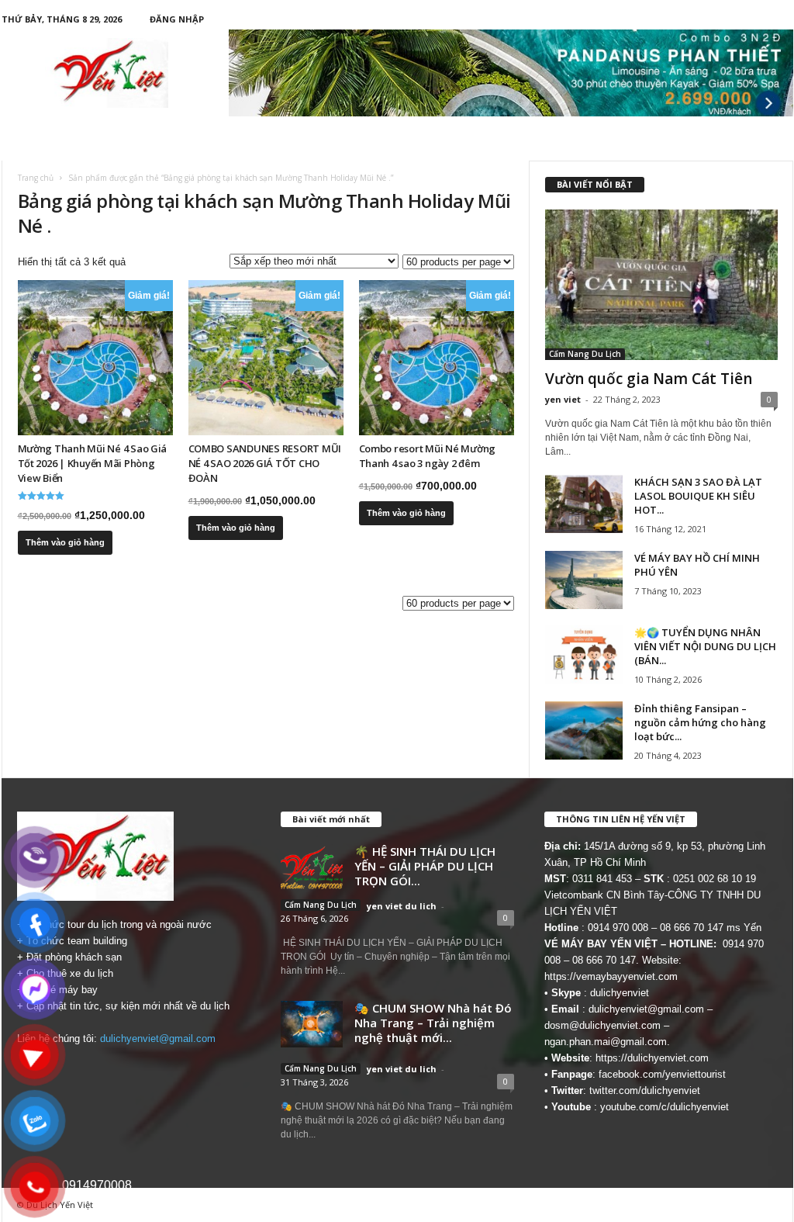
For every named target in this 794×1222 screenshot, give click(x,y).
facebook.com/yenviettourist (662, 1074)
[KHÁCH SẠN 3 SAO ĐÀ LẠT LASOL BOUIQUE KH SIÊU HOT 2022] (584, 504)
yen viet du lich (402, 906)
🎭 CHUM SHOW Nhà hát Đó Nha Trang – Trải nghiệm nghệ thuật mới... (433, 1022)
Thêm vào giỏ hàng (65, 542)
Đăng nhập (177, 19)
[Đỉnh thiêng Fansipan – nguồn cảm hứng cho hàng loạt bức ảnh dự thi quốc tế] (584, 730)
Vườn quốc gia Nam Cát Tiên (648, 379)
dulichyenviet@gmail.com (158, 1038)
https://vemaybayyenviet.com (611, 976)
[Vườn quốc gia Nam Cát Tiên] (661, 284)
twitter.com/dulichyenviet (644, 1090)
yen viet (563, 399)
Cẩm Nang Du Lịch (585, 353)
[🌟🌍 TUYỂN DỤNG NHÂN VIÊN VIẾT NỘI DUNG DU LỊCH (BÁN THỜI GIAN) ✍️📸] (584, 654)
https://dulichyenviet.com (652, 1058)
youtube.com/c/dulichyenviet (664, 1107)
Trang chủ (36, 177)
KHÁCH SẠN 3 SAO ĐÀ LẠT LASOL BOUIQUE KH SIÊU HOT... (698, 496)
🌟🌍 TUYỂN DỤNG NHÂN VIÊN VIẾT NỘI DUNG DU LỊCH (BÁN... (705, 646)
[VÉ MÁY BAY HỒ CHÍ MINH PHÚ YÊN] (584, 580)
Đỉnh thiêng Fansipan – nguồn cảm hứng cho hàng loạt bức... (700, 722)
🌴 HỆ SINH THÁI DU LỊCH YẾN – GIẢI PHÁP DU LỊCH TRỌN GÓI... (424, 865)
